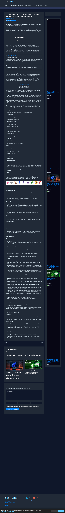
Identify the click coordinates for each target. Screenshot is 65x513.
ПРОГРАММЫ (36, 5)
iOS (52, 7)
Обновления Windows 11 (10, 20)
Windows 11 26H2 (42, 7)
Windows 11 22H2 (11, 7)
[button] (60, 1)
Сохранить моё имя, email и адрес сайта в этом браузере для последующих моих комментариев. (23, 406)
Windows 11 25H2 (27, 7)
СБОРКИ (41, 5)
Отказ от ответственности (9, 503)
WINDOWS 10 (13, 5)
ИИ (26, 5)
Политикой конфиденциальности (7, 511)
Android (48, 7)
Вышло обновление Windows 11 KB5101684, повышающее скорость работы (33, 356)
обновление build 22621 (13, 32)
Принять (61, 510)
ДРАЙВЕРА (30, 5)
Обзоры (55, 7)
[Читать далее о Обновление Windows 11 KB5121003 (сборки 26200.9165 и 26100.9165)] (8, 351)
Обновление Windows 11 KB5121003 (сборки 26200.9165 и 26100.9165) (53, 92)
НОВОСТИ (7, 5)
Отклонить (54, 510)
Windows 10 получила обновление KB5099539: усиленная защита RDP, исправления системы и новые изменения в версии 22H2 (53, 265)
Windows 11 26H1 (35, 7)
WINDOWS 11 (20, 5)
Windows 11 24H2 (19, 7)
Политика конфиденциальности (10, 502)
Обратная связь (7, 501)
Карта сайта (6, 505)
